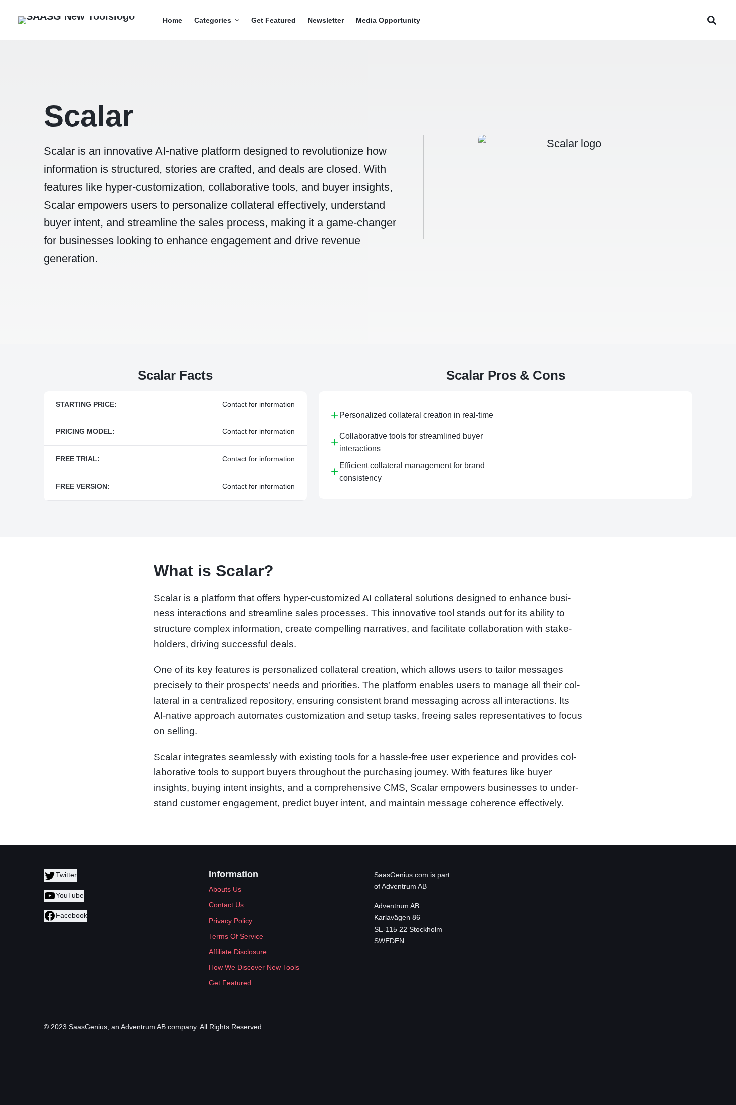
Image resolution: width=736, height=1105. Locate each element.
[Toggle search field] (711, 20)
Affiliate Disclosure (238, 952)
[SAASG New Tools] (76, 20)
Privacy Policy (230, 921)
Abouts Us (225, 889)
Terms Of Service (236, 936)
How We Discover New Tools (254, 967)
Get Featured (230, 983)
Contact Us (226, 905)
